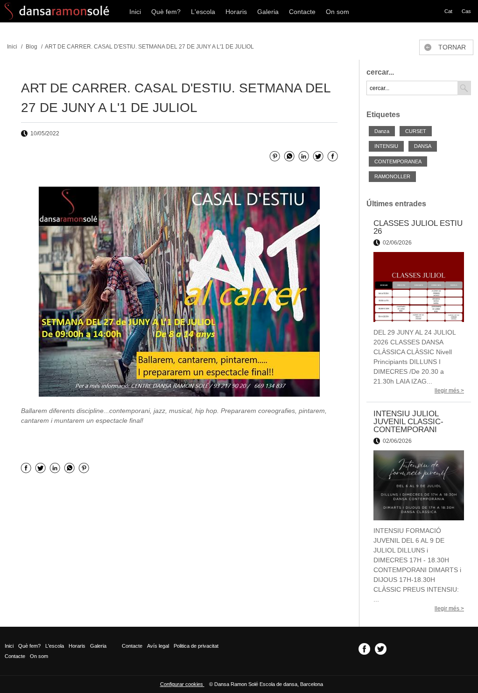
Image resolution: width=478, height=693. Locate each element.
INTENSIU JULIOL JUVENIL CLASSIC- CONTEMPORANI (408, 421)
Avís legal (158, 646)
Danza (381, 131)
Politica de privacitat (196, 646)
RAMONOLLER (392, 176)
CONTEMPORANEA (398, 161)
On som (337, 11)
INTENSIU (386, 146)
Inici (135, 11)
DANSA (422, 146)
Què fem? (166, 11)
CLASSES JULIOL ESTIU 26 (418, 227)
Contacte (302, 11)
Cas (466, 11)
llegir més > (449, 390)
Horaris (236, 11)
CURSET (415, 131)
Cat (448, 11)
